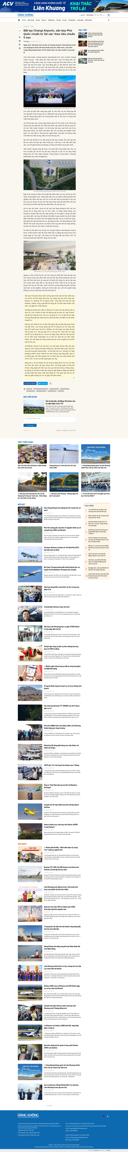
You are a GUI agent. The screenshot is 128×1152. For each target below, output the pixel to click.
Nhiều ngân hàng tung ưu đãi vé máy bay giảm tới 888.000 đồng (62, 667)
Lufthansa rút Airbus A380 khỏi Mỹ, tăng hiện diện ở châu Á (61, 1026)
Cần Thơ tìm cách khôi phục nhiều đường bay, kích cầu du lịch (32, 467)
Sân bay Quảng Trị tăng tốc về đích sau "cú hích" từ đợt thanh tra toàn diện (98, 523)
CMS (97, 1150)
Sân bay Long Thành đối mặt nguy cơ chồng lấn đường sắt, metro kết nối (97, 561)
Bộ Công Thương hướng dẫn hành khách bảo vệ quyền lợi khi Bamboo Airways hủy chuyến (62, 568)
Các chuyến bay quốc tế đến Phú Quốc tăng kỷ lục (96, 51)
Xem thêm (49, 1105)
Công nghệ (80, 20)
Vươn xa (43, 20)
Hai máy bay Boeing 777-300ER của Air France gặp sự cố (62, 707)
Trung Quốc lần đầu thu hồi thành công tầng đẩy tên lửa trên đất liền (62, 927)
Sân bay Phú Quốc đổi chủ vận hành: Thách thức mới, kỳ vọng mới (96, 60)
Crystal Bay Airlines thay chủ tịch (57, 607)
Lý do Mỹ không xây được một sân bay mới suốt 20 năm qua (97, 510)
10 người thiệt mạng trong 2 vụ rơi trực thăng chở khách (62, 687)
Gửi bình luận (30, 425)
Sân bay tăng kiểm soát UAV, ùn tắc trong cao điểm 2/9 (61, 588)
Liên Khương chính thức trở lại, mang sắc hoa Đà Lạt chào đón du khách (62, 967)
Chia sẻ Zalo (43, 383)
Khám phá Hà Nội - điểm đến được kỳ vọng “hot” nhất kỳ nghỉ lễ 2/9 (61, 848)
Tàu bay (58, 20)
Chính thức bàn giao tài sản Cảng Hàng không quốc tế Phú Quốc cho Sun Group (98, 576)
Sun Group (29, 388)
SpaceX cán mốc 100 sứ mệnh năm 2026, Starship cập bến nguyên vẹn (59, 908)
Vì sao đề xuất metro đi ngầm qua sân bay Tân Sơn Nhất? (95, 495)
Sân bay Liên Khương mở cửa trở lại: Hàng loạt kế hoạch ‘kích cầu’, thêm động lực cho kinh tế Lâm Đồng (32, 496)
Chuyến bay (51, 20)
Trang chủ (26, 26)
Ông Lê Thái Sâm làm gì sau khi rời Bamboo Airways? (60, 786)
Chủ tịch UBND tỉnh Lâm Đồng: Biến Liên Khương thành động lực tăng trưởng (62, 727)
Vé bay (38, 20)
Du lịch (65, 20)
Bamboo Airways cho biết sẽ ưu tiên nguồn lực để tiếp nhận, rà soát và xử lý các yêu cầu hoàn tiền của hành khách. (62, 576)
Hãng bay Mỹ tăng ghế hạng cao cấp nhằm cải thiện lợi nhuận (61, 746)
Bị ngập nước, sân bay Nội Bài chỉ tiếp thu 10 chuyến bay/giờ (98, 568)
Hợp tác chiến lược (65, 388)
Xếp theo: (59, 430)
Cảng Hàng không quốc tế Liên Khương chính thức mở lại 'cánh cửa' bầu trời (95, 467)
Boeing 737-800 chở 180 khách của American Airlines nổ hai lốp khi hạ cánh (61, 868)
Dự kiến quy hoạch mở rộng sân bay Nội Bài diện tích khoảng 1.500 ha (98, 531)
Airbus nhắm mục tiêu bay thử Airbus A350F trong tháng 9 (61, 825)
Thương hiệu (71, 20)
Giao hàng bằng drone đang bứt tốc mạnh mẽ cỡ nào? (62, 509)
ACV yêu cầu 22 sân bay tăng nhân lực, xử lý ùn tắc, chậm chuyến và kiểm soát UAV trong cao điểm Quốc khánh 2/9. (62, 595)
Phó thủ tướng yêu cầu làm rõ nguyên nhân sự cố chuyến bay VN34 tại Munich (62, 529)
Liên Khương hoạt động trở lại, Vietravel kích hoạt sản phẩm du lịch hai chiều (61, 888)
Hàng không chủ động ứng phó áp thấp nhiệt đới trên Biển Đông (62, 947)
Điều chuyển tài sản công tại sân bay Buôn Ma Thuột (98, 516)
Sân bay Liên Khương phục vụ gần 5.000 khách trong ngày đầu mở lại (61, 628)
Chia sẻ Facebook (31, 383)
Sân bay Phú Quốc (54, 388)
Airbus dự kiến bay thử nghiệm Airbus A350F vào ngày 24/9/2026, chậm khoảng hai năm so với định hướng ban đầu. (62, 833)
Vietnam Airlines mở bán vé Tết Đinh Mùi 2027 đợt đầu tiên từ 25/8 (61, 548)
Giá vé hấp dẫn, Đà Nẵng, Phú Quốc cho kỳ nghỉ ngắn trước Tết (60, 402)
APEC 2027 (60, 391)
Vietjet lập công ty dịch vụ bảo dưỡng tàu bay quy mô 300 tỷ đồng (61, 647)
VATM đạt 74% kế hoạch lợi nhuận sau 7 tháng (61, 765)
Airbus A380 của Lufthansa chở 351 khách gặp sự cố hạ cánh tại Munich (62, 987)
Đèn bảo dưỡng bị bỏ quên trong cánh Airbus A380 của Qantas (61, 1046)
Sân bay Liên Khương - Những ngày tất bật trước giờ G (63, 495)
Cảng (32, 26)
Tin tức (24, 20)
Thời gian (64, 430)
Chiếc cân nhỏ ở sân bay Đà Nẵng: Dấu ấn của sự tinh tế (96, 554)
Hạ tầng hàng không (41, 391)
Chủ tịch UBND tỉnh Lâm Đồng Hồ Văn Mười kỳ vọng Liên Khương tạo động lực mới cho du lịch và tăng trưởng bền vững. (62, 734)
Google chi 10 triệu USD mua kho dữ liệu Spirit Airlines (61, 806)
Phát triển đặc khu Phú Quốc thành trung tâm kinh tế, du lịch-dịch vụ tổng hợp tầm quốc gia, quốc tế (96, 44)
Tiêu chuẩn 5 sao (52, 391)
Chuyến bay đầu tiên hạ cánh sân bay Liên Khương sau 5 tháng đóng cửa (60, 1007)
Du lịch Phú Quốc (30, 391)
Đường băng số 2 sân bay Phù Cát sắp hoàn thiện (62, 467)
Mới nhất (83, 15)
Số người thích (72, 430)
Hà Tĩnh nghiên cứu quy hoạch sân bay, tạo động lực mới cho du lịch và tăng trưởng (98, 539)
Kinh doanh (31, 20)
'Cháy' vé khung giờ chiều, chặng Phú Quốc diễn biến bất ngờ (95, 34)
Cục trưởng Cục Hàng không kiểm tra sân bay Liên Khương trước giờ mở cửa (61, 1086)
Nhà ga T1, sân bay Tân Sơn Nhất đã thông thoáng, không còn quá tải (98, 547)
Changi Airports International (41, 388)
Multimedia (88, 20)
